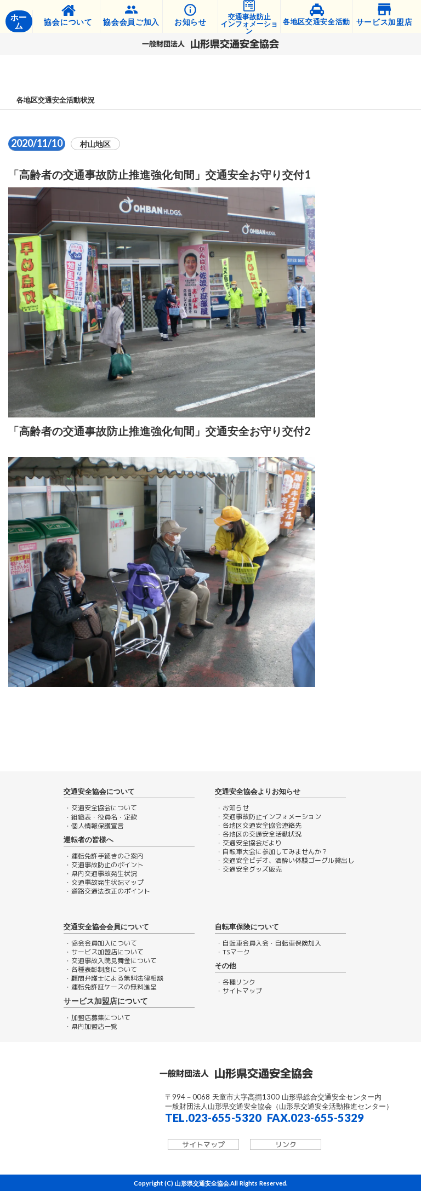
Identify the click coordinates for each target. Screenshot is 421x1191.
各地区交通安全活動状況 (55, 100)
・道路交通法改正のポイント (107, 891)
